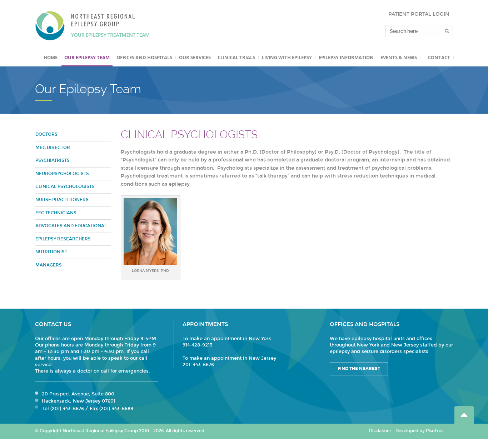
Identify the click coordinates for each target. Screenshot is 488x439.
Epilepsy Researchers (63, 238)
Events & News (398, 57)
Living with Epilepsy (287, 57)
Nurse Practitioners (62, 199)
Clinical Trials (236, 57)
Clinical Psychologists (65, 186)
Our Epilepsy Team (87, 57)
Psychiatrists (52, 160)
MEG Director (52, 147)
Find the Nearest (359, 368)
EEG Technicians (55, 212)
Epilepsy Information (346, 57)
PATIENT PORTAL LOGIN (418, 14)
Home (51, 57)
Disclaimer (380, 430)
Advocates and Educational (71, 225)
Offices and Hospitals (144, 57)
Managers (48, 265)
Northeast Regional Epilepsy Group (92, 26)
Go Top (464, 415)
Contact (439, 57)
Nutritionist (51, 251)
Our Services (195, 57)
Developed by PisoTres (419, 430)
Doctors (46, 134)
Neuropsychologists (62, 173)
